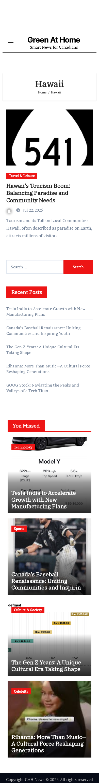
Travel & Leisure (22, 175)
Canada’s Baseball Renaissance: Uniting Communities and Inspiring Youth (43, 330)
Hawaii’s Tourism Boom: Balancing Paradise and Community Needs (38, 193)
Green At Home (53, 39)
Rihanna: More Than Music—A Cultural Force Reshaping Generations (48, 368)
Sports (19, 528)
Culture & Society (28, 609)
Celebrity (21, 691)
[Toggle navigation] (10, 42)
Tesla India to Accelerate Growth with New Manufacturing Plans (43, 499)
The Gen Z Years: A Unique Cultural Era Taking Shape (46, 665)
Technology (23, 447)
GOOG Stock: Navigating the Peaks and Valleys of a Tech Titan (42, 387)
